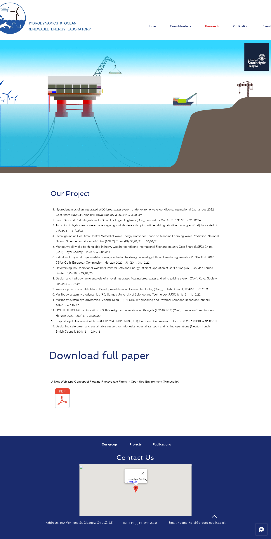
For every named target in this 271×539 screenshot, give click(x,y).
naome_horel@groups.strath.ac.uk (201, 522)
